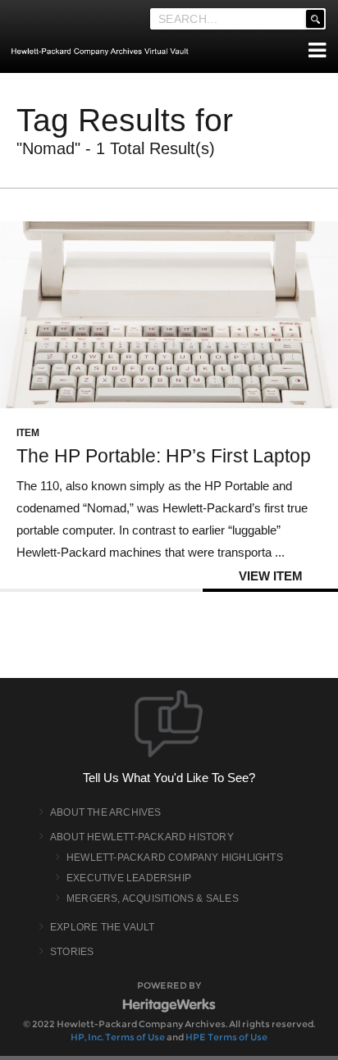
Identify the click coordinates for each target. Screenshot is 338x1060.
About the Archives (106, 812)
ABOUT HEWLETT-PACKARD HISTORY (142, 837)
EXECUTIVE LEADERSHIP (128, 878)
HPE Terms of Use (226, 1037)
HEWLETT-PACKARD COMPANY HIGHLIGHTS (174, 857)
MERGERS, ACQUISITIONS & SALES (152, 898)
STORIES (72, 952)
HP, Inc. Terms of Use (118, 1037)
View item (271, 576)
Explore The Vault (102, 927)
